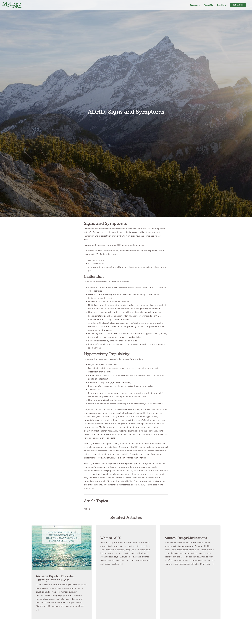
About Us (208, 5)
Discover (194, 5)
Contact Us (238, 5)
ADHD (87, 509)
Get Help (221, 5)
